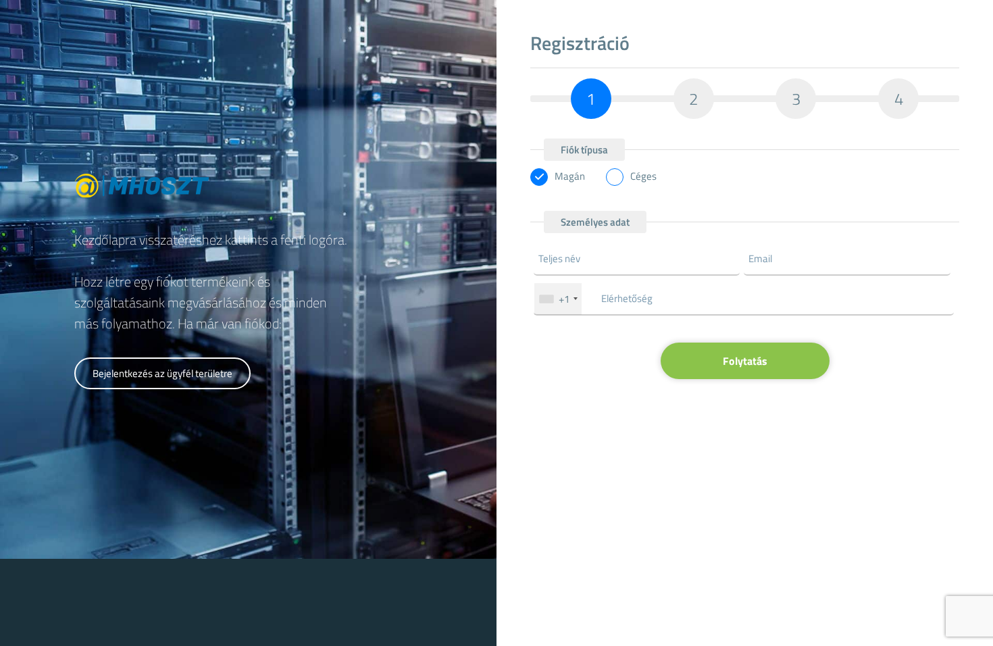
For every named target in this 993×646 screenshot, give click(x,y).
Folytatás (745, 361)
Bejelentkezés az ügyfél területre (162, 373)
